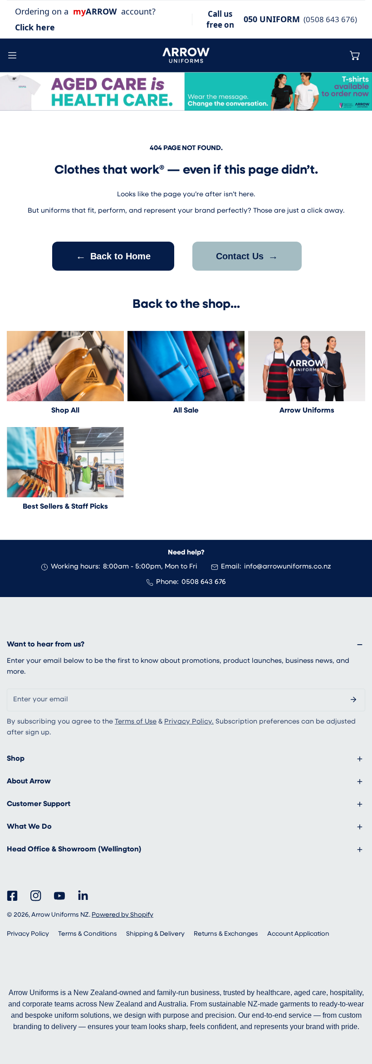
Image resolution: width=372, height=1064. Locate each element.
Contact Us (247, 256)
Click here (35, 27)
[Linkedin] (83, 895)
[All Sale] (186, 366)
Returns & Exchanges (226, 934)
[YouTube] (59, 895)
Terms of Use (136, 722)
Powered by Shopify (122, 915)
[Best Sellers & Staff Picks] (65, 462)
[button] (355, 55)
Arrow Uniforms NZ (60, 915)
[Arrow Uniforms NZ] (186, 55)
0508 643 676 (203, 582)
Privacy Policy (28, 934)
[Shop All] (65, 366)
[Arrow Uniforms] (306, 366)
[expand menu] (12, 55)
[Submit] (353, 699)
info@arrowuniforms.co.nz (287, 567)
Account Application (298, 934)
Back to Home (113, 256)
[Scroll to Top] (356, 1016)
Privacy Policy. (189, 722)
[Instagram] (36, 895)
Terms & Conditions (87, 934)
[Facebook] (12, 895)
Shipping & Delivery (155, 934)
